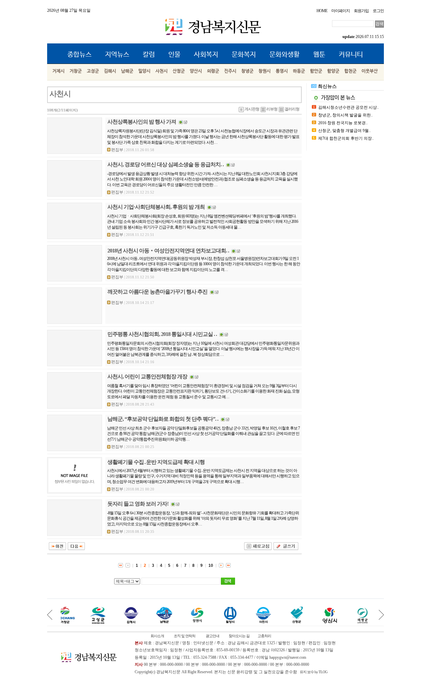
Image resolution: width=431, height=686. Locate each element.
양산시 (196, 71)
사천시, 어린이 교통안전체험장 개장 (147, 376)
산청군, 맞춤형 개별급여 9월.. (344, 130)
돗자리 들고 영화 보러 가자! (137, 504)
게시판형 (251, 109)
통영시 (282, 71)
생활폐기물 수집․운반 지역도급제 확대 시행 (156, 462)
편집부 (117, 149)
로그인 (378, 10)
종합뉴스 (79, 55)
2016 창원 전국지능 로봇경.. (343, 123)
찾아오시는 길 (239, 636)
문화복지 (244, 55)
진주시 (230, 71)
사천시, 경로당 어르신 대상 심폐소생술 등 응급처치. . (165, 164)
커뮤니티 (351, 55)
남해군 (127, 71)
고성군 (93, 71)
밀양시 (144, 71)
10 (210, 565)
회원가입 (361, 10)
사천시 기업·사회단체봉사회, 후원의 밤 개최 (156, 207)
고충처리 (264, 636)
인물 (174, 55)
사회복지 (206, 55)
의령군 (213, 71)
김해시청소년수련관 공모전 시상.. (348, 107)
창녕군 (247, 71)
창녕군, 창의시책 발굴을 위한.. (345, 115)
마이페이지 (340, 10)
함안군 (316, 71)
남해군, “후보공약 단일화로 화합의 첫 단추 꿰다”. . (162, 419)
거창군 (76, 71)
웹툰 (319, 55)
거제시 (59, 71)
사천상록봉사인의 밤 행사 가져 (141, 122)
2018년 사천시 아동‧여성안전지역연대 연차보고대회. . (168, 250)
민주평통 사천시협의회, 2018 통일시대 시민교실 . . (162, 334)
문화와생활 (284, 55)
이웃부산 (370, 71)
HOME (322, 10)
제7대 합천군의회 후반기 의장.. (346, 138)
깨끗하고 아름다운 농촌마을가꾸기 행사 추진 (157, 292)
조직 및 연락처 (184, 636)
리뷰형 (271, 109)
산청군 (179, 71)
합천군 (350, 71)
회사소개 (157, 636)
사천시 (162, 71)
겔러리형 (292, 109)
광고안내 (212, 636)
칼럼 (149, 55)
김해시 (110, 71)
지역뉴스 (117, 55)
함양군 (333, 71)
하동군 (299, 71)
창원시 (265, 71)
